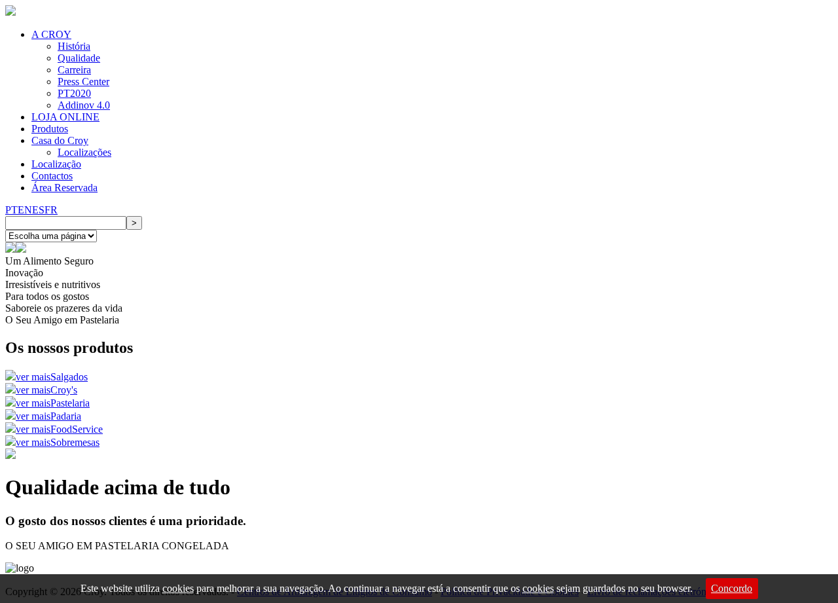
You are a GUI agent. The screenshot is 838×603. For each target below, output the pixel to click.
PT (11, 209)
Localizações (84, 152)
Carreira (74, 69)
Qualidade (79, 58)
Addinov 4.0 (84, 105)
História (74, 46)
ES (38, 209)
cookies (178, 588)
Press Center (83, 81)
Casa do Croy (59, 140)
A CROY (51, 34)
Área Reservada (64, 187)
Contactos (52, 175)
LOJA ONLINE (65, 116)
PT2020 (74, 93)
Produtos (49, 128)
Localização (56, 164)
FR (51, 209)
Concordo (731, 588)
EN (25, 209)
